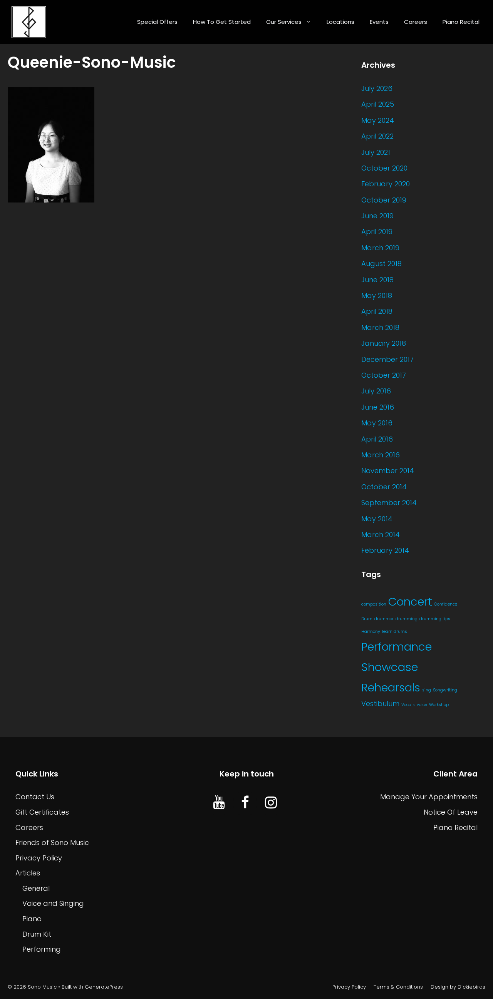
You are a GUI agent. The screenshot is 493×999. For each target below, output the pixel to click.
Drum (366, 619)
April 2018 (376, 311)
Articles (27, 873)
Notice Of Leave (451, 812)
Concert (410, 601)
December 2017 (387, 359)
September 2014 (389, 502)
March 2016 (380, 455)
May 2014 (376, 519)
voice (422, 705)
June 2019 (377, 216)
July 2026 (376, 88)
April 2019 (376, 231)
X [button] (485, 983)
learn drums (394, 631)
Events (379, 22)
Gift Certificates (42, 812)
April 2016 (377, 439)
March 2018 (380, 327)
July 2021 (375, 152)
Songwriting (445, 690)
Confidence (445, 604)
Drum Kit (36, 934)
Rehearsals (390, 687)
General (36, 888)
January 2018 (383, 343)
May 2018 (376, 295)
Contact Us (34, 797)
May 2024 (377, 120)
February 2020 (385, 184)
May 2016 (376, 423)
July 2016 (376, 391)
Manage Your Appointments (429, 797)
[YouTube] (219, 803)
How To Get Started (222, 22)
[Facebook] (244, 803)
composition (373, 604)
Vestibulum (380, 703)
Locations (340, 22)
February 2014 (385, 550)
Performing (41, 949)
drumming (407, 619)
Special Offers (157, 22)
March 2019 (380, 248)
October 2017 (383, 375)
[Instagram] (271, 803)
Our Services (284, 22)
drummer (384, 619)
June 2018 (377, 279)
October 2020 (384, 168)
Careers (415, 22)
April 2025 (377, 104)
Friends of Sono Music (52, 842)
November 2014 (387, 470)
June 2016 (377, 407)
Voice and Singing (53, 903)
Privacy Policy (38, 858)
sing (426, 690)
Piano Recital (461, 22)
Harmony (370, 631)
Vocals (408, 705)
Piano (32, 919)
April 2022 (377, 136)
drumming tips (434, 619)
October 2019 (383, 200)
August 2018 (381, 263)
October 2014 (384, 487)
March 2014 (380, 534)
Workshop (439, 705)
